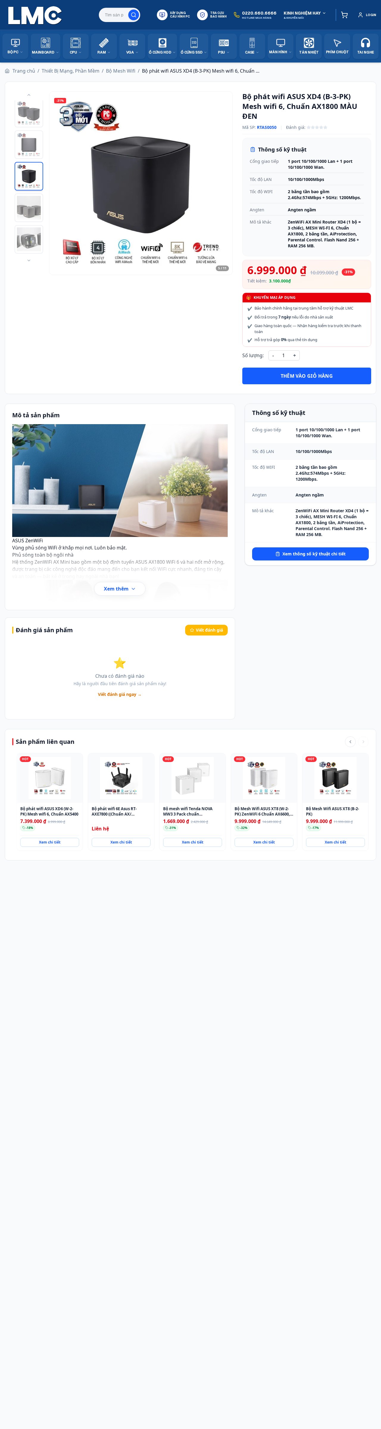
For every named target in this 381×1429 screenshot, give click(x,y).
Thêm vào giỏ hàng (307, 376)
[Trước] (350, 741)
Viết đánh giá (209, 630)
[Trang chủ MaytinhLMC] (35, 14)
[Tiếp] (363, 741)
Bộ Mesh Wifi (120, 71)
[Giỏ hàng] (343, 15)
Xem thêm (116, 588)
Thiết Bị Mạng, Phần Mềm (70, 71)
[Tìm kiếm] (133, 15)
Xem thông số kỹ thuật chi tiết (314, 554)
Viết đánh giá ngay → (120, 694)
